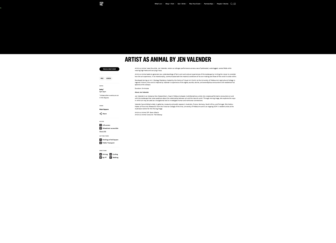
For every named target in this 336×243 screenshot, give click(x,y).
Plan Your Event (194, 4)
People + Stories (222, 4)
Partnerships (208, 4)
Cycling (115, 154)
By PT (105, 157)
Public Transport (108, 143)
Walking (115, 157)
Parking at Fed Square (110, 140)
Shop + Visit (169, 4)
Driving (105, 154)
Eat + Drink (182, 4)
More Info (102, 131)
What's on (158, 4)
